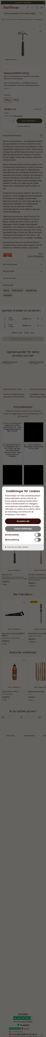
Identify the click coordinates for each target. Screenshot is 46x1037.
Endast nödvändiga (23, 529)
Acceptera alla (23, 521)
